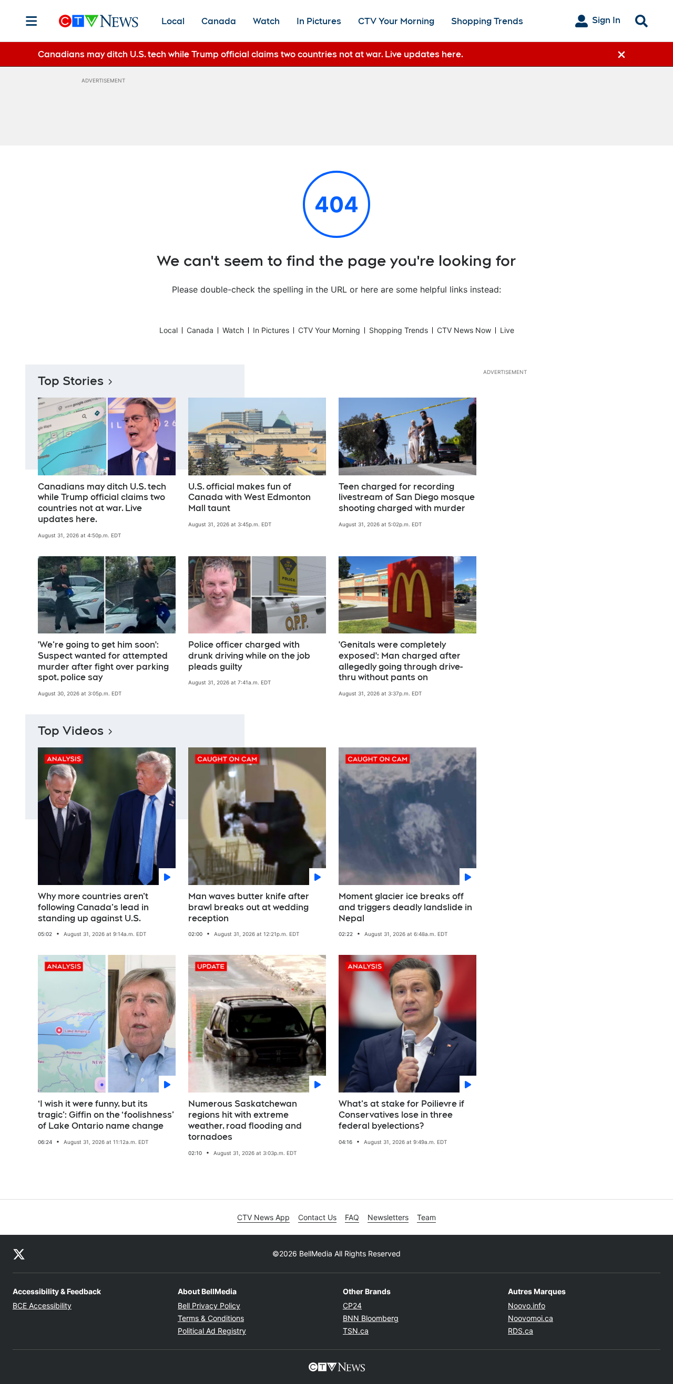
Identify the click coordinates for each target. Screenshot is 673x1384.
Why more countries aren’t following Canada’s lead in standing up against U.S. (93, 907)
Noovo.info (526, 1305)
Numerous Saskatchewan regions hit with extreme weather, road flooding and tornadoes (245, 1120)
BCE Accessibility (42, 1305)
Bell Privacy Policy (209, 1305)
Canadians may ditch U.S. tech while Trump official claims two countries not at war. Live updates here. (102, 503)
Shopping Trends (487, 21)
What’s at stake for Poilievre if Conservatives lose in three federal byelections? (401, 1115)
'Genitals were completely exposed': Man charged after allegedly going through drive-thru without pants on (401, 661)
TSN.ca (356, 1330)
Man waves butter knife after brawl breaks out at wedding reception (248, 907)
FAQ (352, 1217)
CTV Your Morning (396, 21)
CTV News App (263, 1217)
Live (507, 330)
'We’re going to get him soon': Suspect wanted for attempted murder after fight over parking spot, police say (103, 661)
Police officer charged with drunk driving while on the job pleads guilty (249, 656)
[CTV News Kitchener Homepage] (98, 21)
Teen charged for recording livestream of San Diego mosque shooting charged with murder (407, 498)
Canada (218, 21)
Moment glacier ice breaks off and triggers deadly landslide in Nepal (405, 907)
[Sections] (31, 21)
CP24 (352, 1305)
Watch (266, 21)
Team (426, 1217)
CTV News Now (464, 330)
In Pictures (319, 21)
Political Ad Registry (212, 1330)
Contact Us (317, 1217)
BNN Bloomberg (371, 1318)
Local (173, 21)
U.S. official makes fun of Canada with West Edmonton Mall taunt (249, 498)
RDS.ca (520, 1330)
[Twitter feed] (19, 1253)
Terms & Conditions (211, 1318)
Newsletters (388, 1217)
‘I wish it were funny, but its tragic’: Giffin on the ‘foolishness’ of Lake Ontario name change (106, 1115)
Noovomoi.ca (530, 1318)
